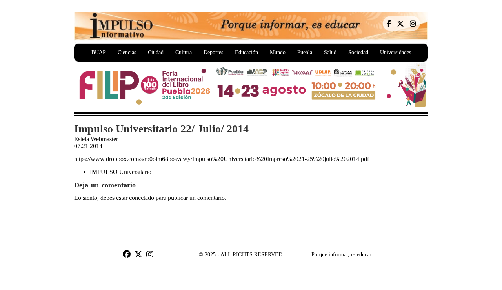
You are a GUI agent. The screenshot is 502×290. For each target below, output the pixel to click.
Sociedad (358, 52)
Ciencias (127, 52)
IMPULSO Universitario (120, 172)
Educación (246, 52)
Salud (330, 52)
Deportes (213, 52)
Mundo (278, 52)
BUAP (98, 52)
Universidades (395, 52)
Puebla (304, 52)
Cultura (183, 52)
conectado (141, 198)
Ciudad (156, 52)
